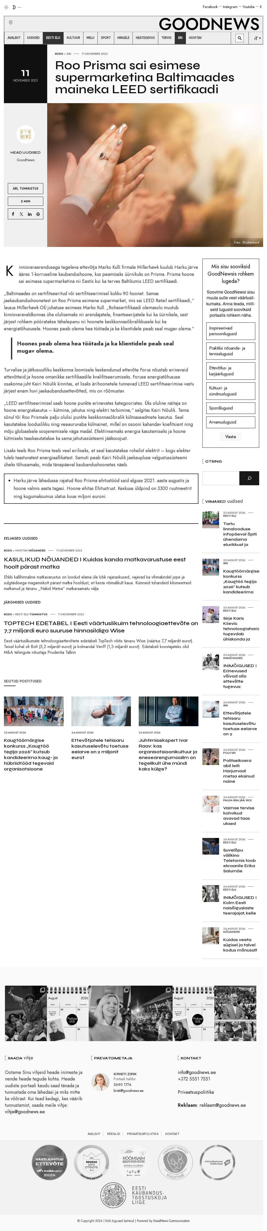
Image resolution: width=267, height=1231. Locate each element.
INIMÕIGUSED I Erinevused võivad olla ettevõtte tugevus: (240, 676)
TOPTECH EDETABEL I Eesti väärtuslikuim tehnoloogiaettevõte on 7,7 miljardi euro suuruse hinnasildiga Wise (101, 627)
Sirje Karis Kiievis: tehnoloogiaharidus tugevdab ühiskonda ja (244, 629)
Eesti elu (22, 614)
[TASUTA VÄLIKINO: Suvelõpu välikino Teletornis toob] (26, 1013)
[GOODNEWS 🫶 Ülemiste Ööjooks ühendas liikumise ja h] (152, 1013)
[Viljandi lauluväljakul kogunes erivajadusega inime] (235, 1013)
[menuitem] (14, 38)
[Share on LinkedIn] (30, 214)
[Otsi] (249, 478)
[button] (7, 16)
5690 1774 (122, 1084)
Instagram (230, 6)
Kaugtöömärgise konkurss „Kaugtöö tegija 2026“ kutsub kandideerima (241, 581)
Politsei (229, 753)
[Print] (38, 214)
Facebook (210, 6)
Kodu (59, 54)
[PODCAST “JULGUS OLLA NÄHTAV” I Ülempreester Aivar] (68, 1013)
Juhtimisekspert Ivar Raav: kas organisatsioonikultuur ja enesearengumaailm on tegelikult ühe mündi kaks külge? (168, 754)
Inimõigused (233, 658)
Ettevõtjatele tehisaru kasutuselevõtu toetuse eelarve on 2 (240, 723)
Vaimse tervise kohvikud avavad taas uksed (238, 815)
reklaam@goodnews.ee (222, 1105)
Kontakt (172, 1134)
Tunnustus (29, 188)
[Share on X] (21, 214)
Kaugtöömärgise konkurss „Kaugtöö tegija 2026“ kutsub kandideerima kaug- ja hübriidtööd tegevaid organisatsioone (31, 754)
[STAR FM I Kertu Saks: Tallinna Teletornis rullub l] (110, 1013)
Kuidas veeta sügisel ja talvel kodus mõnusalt (240, 945)
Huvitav (21, 550)
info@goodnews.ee (197, 1072)
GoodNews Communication (171, 1220)
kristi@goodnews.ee (128, 1090)
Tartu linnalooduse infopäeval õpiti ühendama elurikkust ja (240, 534)
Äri (68, 54)
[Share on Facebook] (13, 214)
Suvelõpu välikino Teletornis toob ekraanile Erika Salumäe (239, 860)
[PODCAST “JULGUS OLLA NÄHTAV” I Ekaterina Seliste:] (194, 1013)
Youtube (248, 6)
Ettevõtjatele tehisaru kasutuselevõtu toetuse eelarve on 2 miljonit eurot (100, 748)
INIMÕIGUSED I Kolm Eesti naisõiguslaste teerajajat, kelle (240, 905)
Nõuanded (37, 550)
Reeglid (113, 1134)
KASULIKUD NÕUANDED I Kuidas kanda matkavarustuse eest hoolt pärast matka (95, 563)
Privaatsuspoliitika (196, 1092)
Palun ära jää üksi (237, 800)
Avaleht (94, 1134)
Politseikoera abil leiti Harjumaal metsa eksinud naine (238, 771)
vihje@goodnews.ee (25, 1111)
